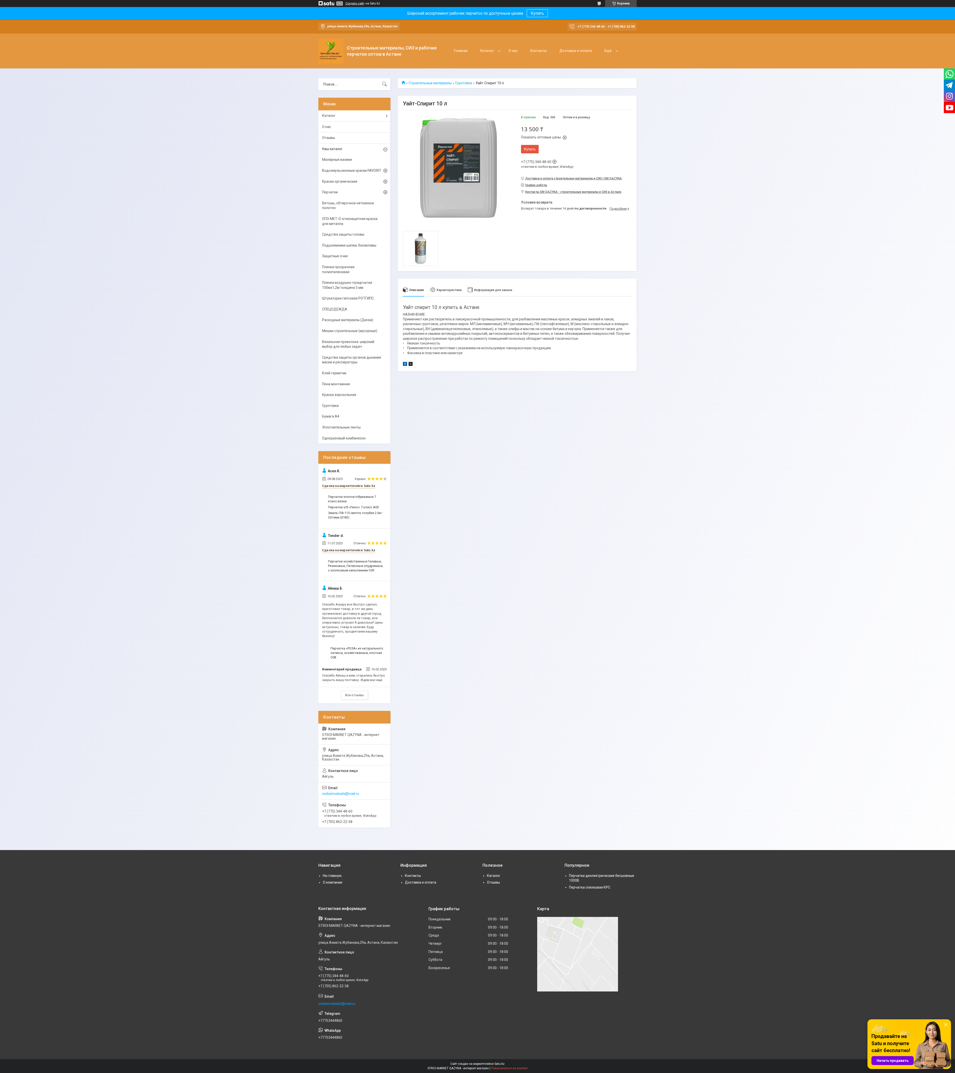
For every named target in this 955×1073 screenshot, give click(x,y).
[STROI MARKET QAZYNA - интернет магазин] (330, 51)
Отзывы (328, 138)
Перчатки (330, 192)
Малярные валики (337, 160)
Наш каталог (332, 149)
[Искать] (384, 84)
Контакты (538, 51)
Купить (537, 13)
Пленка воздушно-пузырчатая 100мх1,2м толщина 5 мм (347, 285)
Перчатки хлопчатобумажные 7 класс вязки (352, 499)
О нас (513, 51)
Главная (461, 51)
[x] (411, 365)
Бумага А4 (330, 416)
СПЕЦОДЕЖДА (334, 309)
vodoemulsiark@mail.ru (340, 794)
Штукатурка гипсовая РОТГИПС (348, 298)
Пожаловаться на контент (509, 1068)
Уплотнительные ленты (341, 427)
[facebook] (405, 365)
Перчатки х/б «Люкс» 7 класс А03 (353, 507)
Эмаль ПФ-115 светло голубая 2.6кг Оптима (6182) (355, 515)
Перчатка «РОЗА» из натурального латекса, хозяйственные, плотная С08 (357, 652)
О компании (332, 882)
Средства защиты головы (343, 234)
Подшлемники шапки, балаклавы (349, 245)
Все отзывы (354, 695)
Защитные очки (335, 256)
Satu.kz (499, 1064)
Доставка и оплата (575, 51)
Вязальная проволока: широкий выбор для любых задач (348, 344)
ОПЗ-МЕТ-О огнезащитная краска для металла (350, 221)
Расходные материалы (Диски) (347, 320)
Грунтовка (463, 83)
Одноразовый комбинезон (344, 438)
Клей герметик (334, 373)
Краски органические (339, 181)
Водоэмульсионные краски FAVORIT (351, 170)
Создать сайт (354, 3)
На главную (332, 876)
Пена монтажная (336, 384)
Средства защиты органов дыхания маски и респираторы (351, 359)
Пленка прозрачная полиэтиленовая (338, 269)
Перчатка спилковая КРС (589, 887)
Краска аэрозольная (339, 395)
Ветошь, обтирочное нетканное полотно (348, 205)
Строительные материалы (430, 83)
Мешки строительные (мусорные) (349, 331)
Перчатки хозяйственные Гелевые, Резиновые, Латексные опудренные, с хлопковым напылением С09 (355, 565)
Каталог (487, 51)
